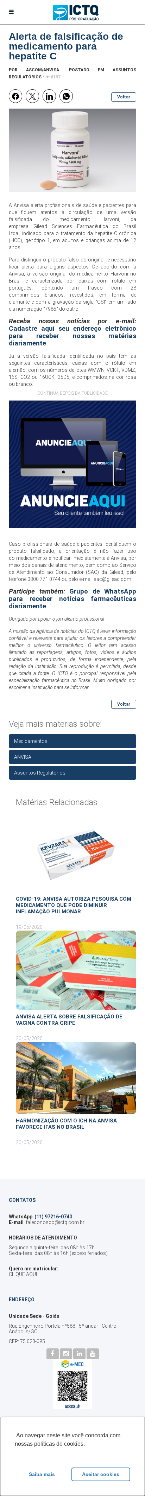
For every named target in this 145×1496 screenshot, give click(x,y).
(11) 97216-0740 (53, 1216)
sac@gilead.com (112, 579)
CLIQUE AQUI (23, 1274)
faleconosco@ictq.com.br (55, 1222)
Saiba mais (42, 1474)
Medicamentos (31, 741)
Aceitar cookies (100, 1474)
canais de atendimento (57, 565)
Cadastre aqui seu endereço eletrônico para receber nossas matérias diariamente (72, 336)
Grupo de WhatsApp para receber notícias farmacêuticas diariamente (72, 599)
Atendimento (31, 572)
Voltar (123, 97)
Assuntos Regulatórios (39, 773)
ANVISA (22, 757)
